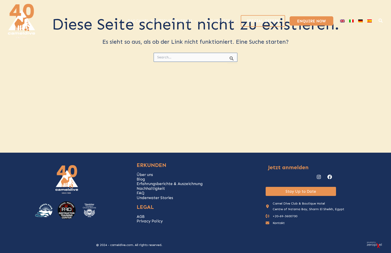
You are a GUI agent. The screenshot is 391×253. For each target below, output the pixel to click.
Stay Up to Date (301, 191)
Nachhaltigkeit (151, 188)
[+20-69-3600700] (281, 216)
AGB (141, 216)
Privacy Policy (150, 221)
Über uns (145, 174)
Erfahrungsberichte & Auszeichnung (170, 183)
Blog (141, 179)
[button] (381, 21)
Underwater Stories (155, 197)
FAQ (140, 193)
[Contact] (275, 223)
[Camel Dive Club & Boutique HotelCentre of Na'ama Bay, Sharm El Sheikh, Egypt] (305, 206)
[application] (194, 21)
